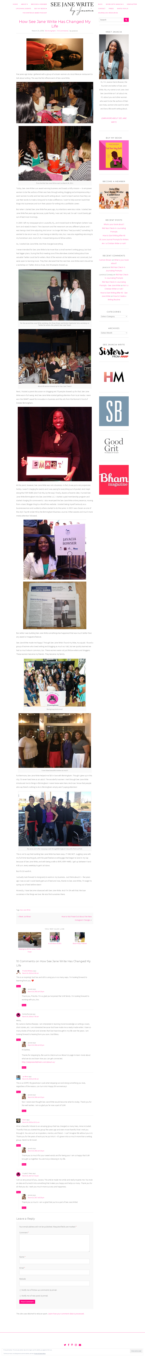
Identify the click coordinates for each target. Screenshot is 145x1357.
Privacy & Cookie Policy (40, 1353)
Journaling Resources (108, 13)
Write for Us (122, 8)
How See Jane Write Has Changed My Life (55, 23)
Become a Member (39, 4)
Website (22, 1279)
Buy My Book (40, 8)
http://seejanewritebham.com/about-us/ (38, 1062)
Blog (100, 4)
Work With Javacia (114, 4)
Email (22, 1268)
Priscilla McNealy (27, 971)
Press (111, 8)
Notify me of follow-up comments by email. (39, 1290)
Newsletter (132, 4)
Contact (101, 8)
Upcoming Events (23, 8)
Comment (24, 1232)
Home (15, 4)
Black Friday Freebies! (80, 943)
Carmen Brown (105, 260)
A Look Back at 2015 (54, 943)
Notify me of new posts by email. (35, 1296)
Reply (18, 986)
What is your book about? (114, 224)
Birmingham (50, 31)
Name (22, 1257)
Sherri (24, 1120)
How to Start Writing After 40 (114, 235)
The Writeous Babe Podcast (35, 13)
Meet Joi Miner (25, 916)
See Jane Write (25, 910)
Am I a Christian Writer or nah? (114, 243)
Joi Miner (25, 1076)
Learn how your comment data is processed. (66, 1313)
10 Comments (62, 31)
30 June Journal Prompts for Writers (114, 239)
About (23, 4)
